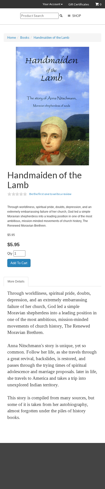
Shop (76, 16)
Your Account (52, 4)
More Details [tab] (16, 281)
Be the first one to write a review (50, 194)
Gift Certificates (78, 4)
